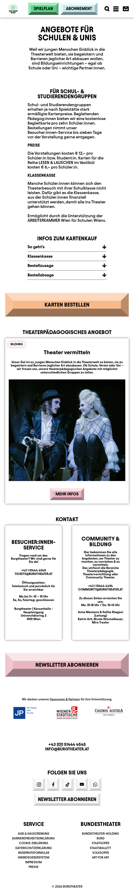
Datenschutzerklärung (33, 848)
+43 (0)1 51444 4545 (67, 744)
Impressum (33, 862)
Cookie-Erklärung (33, 843)
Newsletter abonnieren (67, 665)
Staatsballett (100, 848)
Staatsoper (100, 843)
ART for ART (100, 857)
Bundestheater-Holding (100, 833)
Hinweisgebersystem (33, 857)
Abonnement (79, 8)
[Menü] (116, 9)
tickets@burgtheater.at (34, 573)
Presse (34, 866)
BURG (101, 838)
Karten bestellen (67, 305)
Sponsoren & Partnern (65, 699)
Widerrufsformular (33, 852)
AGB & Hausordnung (33, 833)
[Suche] (107, 9)
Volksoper (100, 852)
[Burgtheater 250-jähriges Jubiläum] (13, 9)
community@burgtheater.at (100, 589)
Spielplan (43, 8)
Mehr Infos (67, 494)
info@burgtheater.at (67, 749)
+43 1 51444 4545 (33, 570)
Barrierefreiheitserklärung (33, 838)
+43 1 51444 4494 (100, 586)
